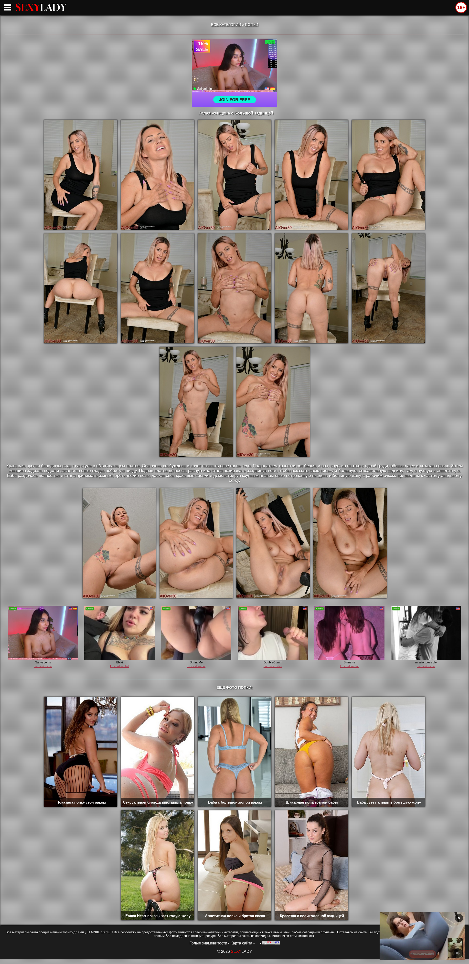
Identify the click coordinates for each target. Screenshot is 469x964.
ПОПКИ (251, 24)
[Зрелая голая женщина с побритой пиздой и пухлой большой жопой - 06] (80, 288)
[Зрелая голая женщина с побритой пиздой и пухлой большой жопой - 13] (119, 543)
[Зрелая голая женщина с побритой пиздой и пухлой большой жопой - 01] (80, 175)
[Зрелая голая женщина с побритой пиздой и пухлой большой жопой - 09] (311, 288)
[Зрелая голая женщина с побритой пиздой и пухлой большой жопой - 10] (388, 288)
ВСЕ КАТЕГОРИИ (226, 24)
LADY (41, 7)
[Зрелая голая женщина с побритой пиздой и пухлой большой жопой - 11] (196, 402)
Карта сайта (241, 943)
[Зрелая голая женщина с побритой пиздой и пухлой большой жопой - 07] (157, 288)
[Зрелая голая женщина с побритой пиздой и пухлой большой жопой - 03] (234, 175)
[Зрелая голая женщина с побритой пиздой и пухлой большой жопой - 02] (157, 175)
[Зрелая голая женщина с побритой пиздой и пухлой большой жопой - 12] (273, 402)
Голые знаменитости (208, 943)
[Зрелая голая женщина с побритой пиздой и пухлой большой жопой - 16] (350, 543)
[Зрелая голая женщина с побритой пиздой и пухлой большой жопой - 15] (273, 543)
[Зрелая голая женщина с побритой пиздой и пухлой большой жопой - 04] (311, 175)
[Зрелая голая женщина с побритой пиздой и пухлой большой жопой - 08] (234, 288)
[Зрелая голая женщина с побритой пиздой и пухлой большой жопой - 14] (196, 543)
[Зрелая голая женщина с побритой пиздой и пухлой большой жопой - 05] (388, 175)
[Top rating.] (271, 943)
